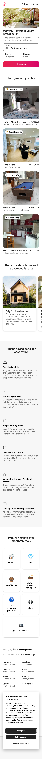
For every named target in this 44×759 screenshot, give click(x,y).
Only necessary (21, 737)
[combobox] (21, 48)
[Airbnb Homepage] (5, 4)
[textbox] (12, 56)
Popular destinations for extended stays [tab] (19, 654)
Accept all (21, 731)
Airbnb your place (30, 4)
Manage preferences (21, 743)
